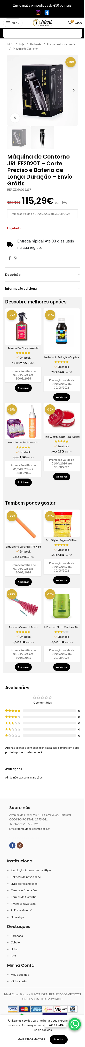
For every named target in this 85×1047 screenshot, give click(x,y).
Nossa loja (17, 917)
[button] (11, 90)
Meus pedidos (20, 974)
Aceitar (59, 1039)
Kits (13, 955)
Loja (22, 44)
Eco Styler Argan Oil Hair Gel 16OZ (62, 542)
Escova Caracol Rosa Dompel (23, 629)
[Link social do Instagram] (20, 845)
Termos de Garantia (23, 897)
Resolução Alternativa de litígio (31, 870)
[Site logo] (42, 22)
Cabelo (15, 942)
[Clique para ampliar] (15, 118)
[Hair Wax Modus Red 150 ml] (62, 418)
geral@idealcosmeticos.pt (34, 828)
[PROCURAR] (77, 33)
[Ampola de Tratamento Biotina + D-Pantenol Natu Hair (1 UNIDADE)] (23, 421)
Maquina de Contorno (25, 48)
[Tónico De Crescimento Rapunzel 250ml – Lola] (23, 326)
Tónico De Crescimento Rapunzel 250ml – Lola (23, 350)
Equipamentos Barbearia (61, 44)
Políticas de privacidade (26, 877)
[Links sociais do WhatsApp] (15, 258)
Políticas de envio (22, 910)
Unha (14, 949)
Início (10, 44)
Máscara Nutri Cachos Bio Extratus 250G (61, 629)
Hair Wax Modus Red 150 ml (62, 437)
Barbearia (35, 44)
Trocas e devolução (23, 903)
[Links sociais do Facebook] (9, 258)
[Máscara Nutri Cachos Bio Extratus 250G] (62, 606)
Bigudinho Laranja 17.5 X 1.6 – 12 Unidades (23, 548)
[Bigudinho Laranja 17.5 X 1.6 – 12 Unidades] (23, 526)
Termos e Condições (24, 890)
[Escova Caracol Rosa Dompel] (23, 606)
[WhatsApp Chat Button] (74, 1024)
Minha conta (19, 981)
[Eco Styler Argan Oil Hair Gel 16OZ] (62, 523)
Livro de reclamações (24, 883)
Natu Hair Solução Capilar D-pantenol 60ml (61, 359)
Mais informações (32, 1039)
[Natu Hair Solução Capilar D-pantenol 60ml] (62, 331)
